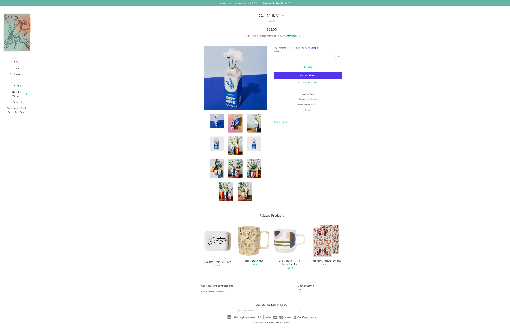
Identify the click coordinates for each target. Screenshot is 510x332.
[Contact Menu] (21, 102)
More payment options (307, 82)
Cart (17, 62)
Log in (16, 68)
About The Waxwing (16, 94)
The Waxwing (270, 322)
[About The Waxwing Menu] (26, 94)
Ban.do (272, 21)
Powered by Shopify (283, 322)
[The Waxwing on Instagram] (299, 291)
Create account (16, 74)
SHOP (16, 86)
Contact (16, 102)
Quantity (277, 51)
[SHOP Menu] (20, 86)
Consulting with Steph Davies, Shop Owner (16, 110)
